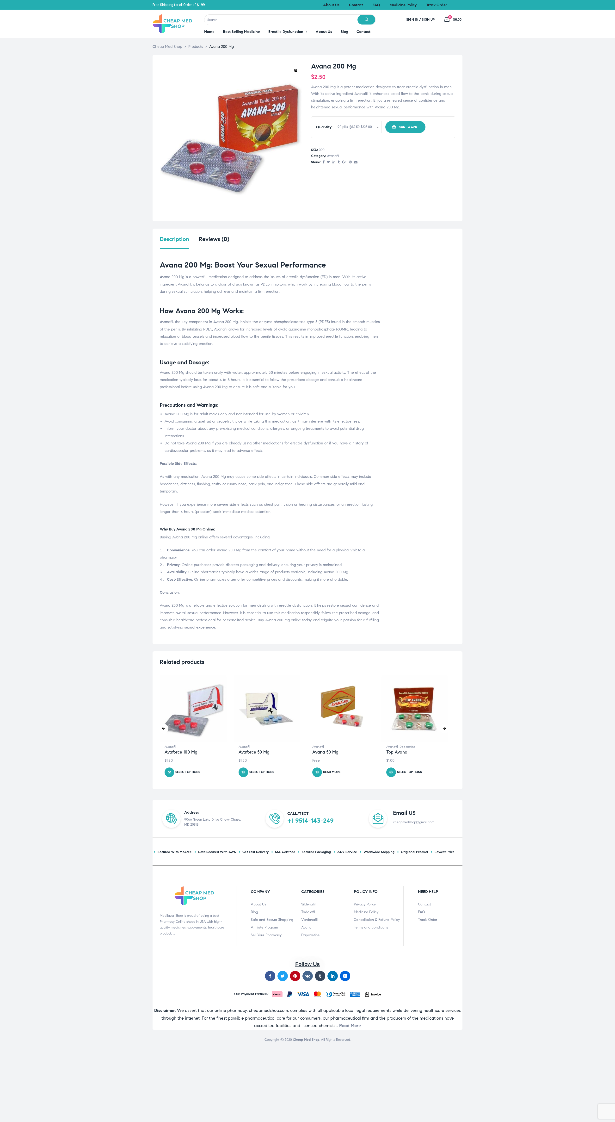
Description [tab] (174, 239)
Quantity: (324, 127)
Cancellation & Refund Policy (377, 919)
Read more (331, 772)
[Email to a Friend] (356, 162)
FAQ (421, 912)
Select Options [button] (187, 772)
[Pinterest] (295, 976)
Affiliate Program (264, 927)
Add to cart (409, 127)
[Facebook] (270, 976)
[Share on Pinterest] (350, 162)
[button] (295, 70)
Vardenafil (309, 919)
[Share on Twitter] (328, 162)
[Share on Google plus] (344, 162)
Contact (424, 904)
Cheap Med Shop (306, 1040)
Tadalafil (308, 912)
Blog (254, 912)
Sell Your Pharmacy (266, 935)
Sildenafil (308, 904)
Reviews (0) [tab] (214, 239)
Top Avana (396, 752)
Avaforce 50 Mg (254, 752)
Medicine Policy (366, 912)
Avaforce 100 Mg (181, 752)
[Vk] (307, 976)
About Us (258, 904)
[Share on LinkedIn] (334, 162)
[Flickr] (345, 976)
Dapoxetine (407, 747)
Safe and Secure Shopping (272, 919)
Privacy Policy (365, 904)
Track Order (427, 919)
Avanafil (333, 156)
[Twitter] (282, 976)
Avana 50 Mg (325, 752)
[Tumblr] (320, 976)
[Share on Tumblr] (339, 162)
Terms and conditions (371, 927)
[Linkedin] (332, 976)
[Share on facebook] (323, 162)
